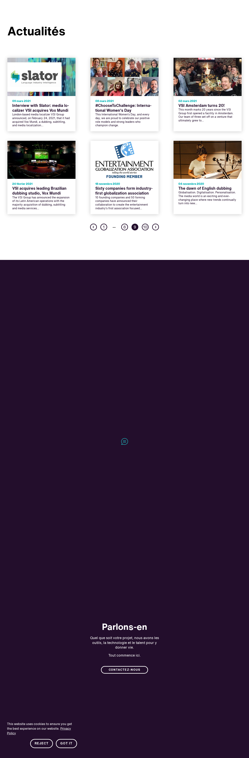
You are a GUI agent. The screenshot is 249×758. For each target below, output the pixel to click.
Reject (42, 743)
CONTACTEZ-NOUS (124, 670)
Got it (66, 743)
